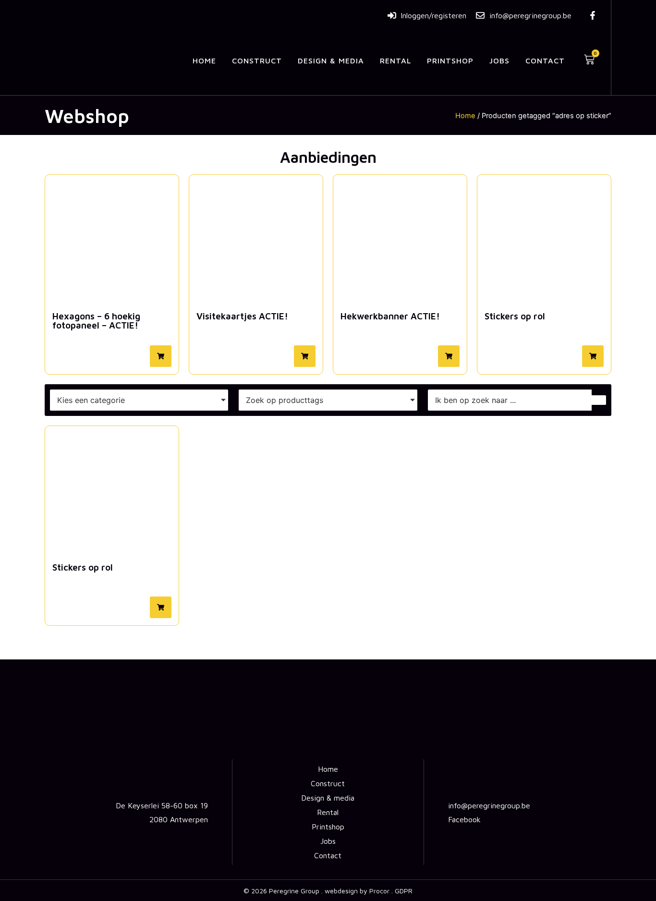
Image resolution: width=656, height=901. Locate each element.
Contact (545, 60)
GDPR (404, 891)
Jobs (499, 60)
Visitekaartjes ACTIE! (242, 316)
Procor (379, 891)
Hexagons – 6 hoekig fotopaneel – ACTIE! (96, 320)
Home (204, 60)
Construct (257, 60)
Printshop (450, 60)
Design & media (331, 60)
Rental (395, 60)
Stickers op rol (515, 316)
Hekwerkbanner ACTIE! (390, 316)
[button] (160, 356)
